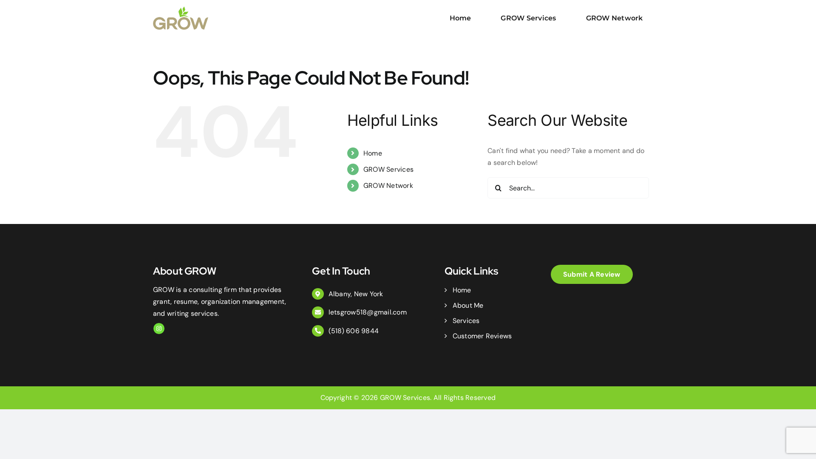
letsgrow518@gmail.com (368, 312)
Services (466, 320)
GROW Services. (405, 397)
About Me (468, 305)
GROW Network (388, 185)
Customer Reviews (482, 336)
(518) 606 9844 (354, 330)
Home (372, 153)
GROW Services (388, 169)
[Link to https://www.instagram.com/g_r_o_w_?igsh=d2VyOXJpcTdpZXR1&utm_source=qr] (159, 328)
